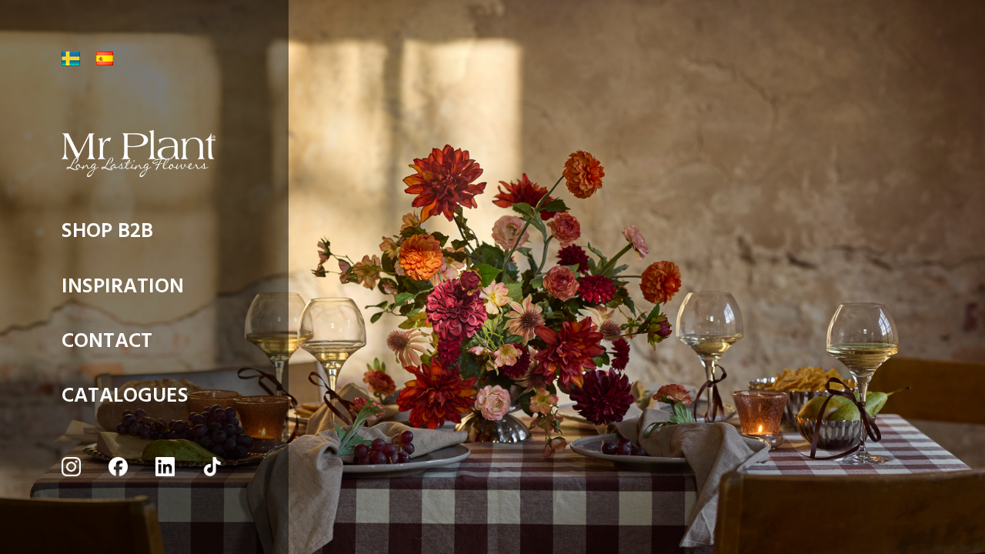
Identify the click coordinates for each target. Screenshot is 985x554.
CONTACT (107, 345)
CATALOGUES (125, 400)
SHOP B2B (107, 235)
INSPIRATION (123, 290)
